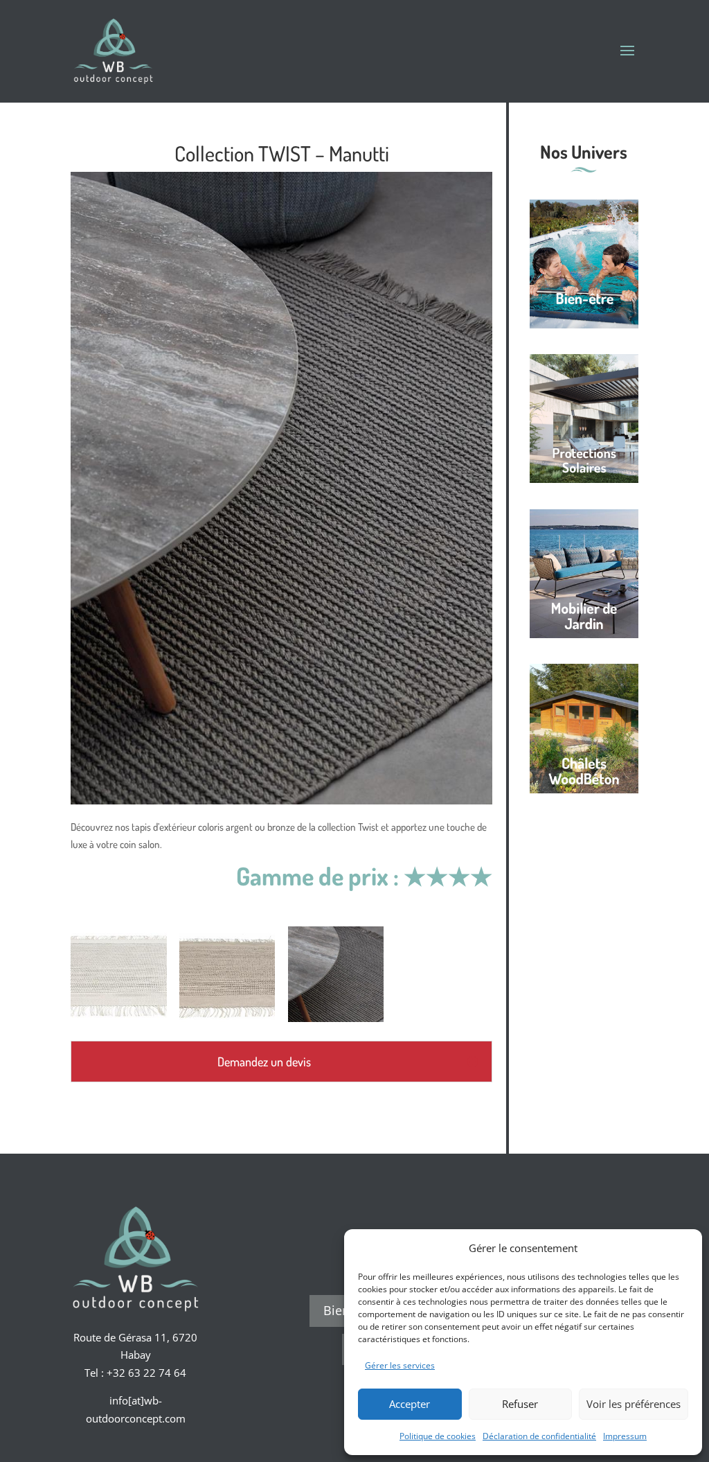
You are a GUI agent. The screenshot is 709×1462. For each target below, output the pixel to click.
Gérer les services (400, 1365)
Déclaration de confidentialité (539, 1436)
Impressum (625, 1436)
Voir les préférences (633, 1404)
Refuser (520, 1404)
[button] (681, 1248)
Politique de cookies (438, 1436)
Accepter (409, 1404)
